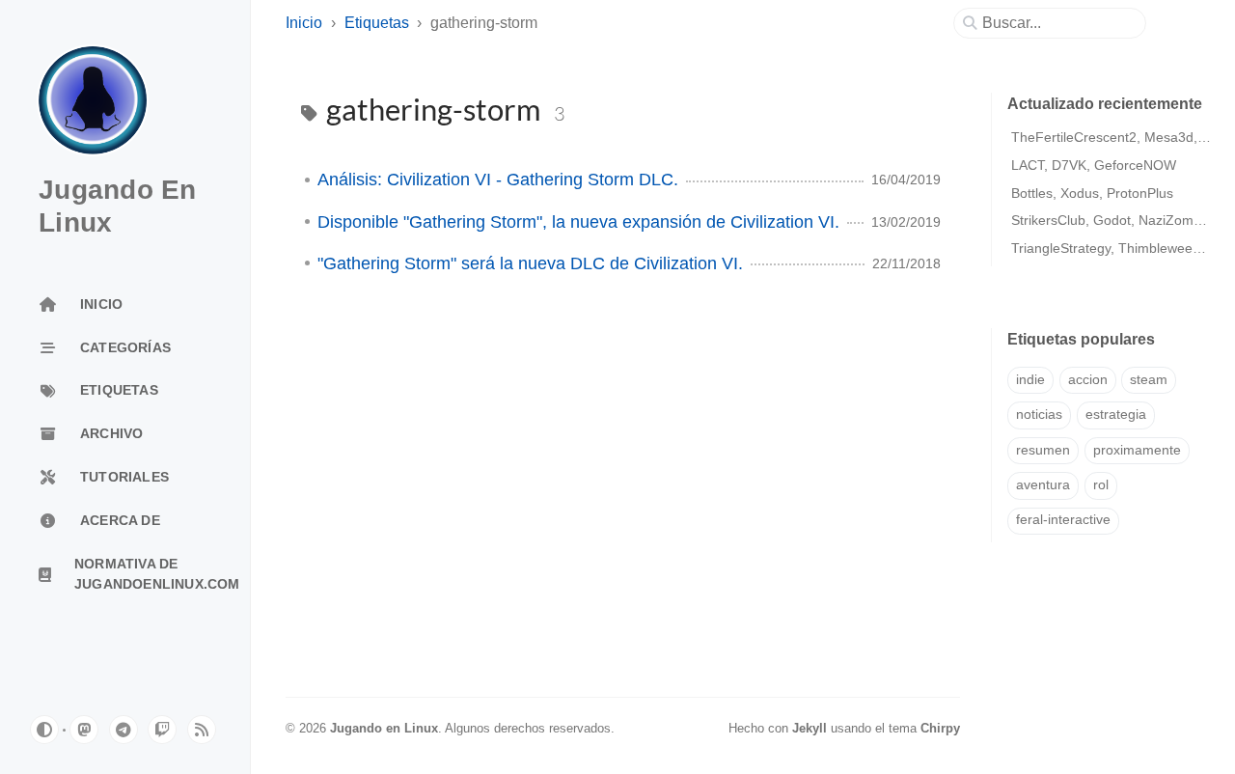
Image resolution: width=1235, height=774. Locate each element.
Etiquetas (376, 22)
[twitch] (162, 729)
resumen (1043, 450)
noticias (1039, 414)
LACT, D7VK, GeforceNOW (1093, 165)
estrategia (1115, 414)
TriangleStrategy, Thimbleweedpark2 (1123, 248)
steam (1148, 380)
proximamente (1137, 450)
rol (1101, 485)
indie (1030, 380)
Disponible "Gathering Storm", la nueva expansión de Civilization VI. (578, 222)
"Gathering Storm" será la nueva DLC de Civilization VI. (530, 263)
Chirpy (940, 728)
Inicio (304, 22)
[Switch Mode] (44, 729)
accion (1088, 380)
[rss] (201, 729)
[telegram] (123, 729)
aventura (1043, 485)
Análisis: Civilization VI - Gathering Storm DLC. (497, 179)
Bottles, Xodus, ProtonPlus (1092, 193)
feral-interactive (1063, 519)
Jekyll (809, 728)
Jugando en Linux (384, 728)
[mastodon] (83, 729)
